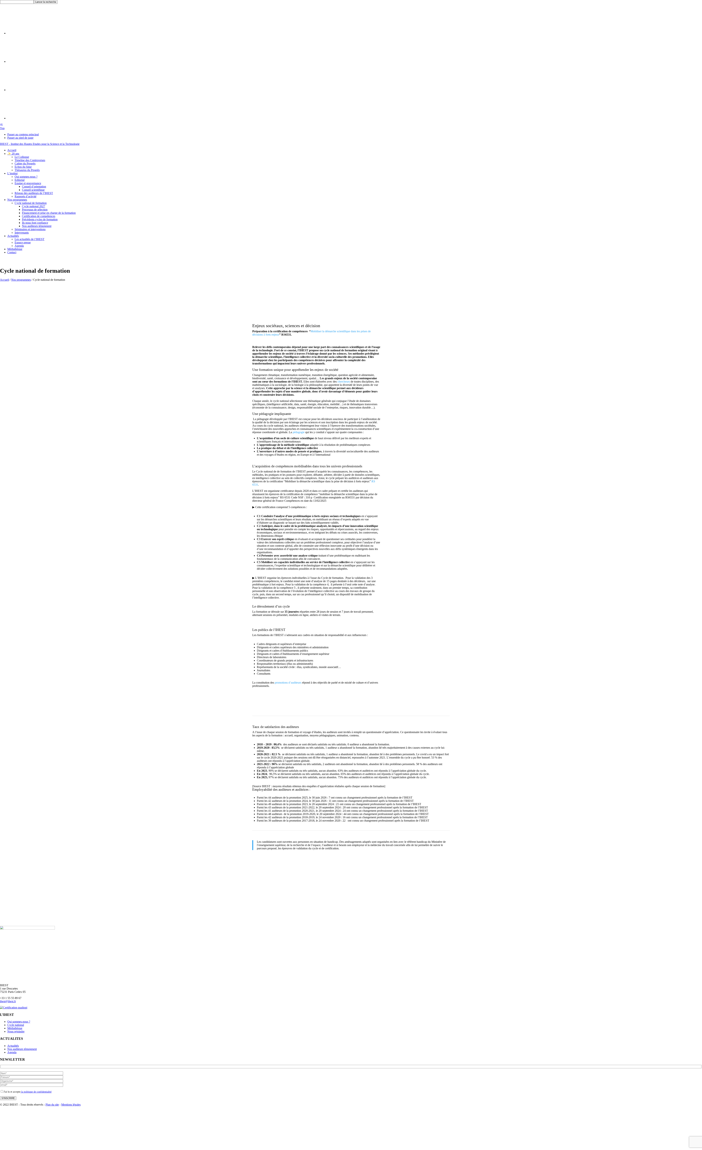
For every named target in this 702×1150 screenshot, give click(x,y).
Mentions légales (71, 1104)
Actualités (13, 1045)
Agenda (11, 1052)
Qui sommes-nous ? (18, 1021)
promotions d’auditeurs (288, 682)
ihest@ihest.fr (8, 1001)
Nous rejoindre (15, 1031)
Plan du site (52, 1104)
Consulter (420, 385)
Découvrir (420, 429)
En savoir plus (420, 345)
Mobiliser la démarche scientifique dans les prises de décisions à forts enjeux (311, 333)
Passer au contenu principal (23, 134)
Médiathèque (14, 1028)
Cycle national (15, 1024)
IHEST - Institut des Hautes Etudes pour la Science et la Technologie (40, 143)
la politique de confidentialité (36, 1091)
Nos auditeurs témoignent (22, 1049)
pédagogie (299, 432)
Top (2, 128)
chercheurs (343, 381)
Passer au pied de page (20, 137)
